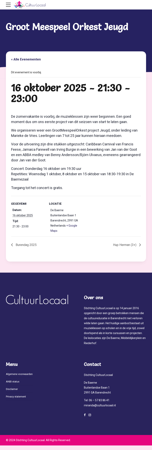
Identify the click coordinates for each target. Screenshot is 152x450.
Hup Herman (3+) (125, 245)
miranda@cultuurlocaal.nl (100, 405)
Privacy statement (16, 396)
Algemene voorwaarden (19, 374)
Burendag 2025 (26, 245)
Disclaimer (12, 389)
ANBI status (12, 381)
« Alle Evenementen (26, 59)
